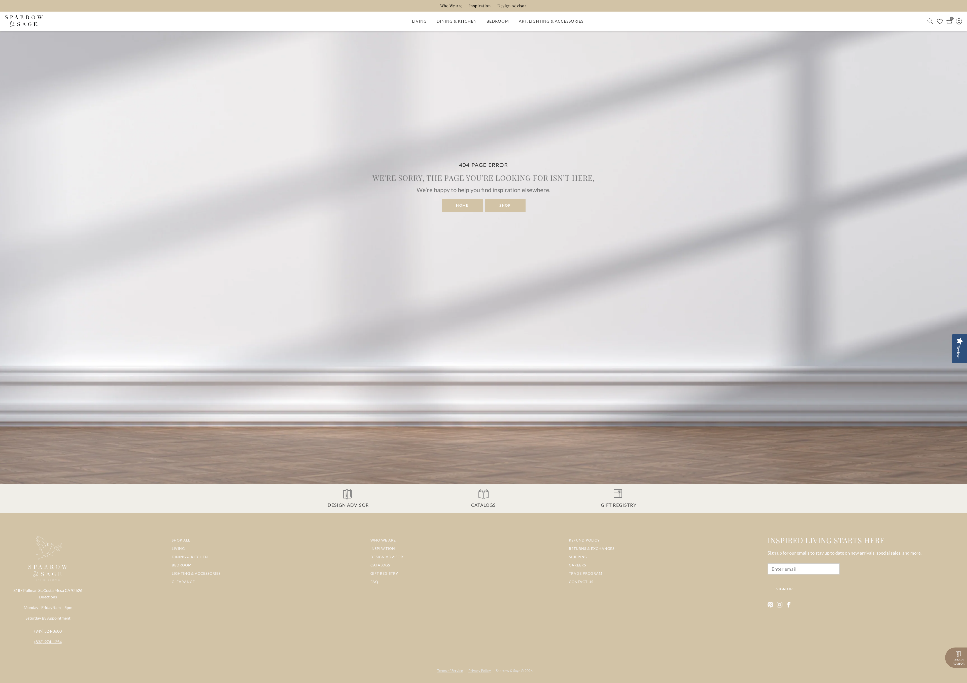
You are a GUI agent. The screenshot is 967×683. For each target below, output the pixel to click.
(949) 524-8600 (48, 631)
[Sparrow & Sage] (24, 21)
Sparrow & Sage (508, 670)
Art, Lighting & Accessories (551, 21)
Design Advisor (511, 5)
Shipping (578, 557)
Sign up (784, 589)
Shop (505, 205)
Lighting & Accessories (196, 573)
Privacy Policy (479, 670)
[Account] (959, 21)
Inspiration (480, 5)
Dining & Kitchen (457, 21)
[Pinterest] (770, 604)
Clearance (183, 582)
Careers (577, 565)
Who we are (383, 540)
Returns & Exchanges (591, 548)
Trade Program (585, 573)
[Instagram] (779, 604)
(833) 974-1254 (48, 641)
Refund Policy (584, 540)
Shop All (181, 540)
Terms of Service (450, 670)
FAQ (374, 582)
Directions (48, 596)
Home (462, 205)
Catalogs (380, 565)
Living (419, 21)
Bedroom (498, 21)
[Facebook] (788, 604)
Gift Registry (384, 573)
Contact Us (581, 582)
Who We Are (451, 5)
